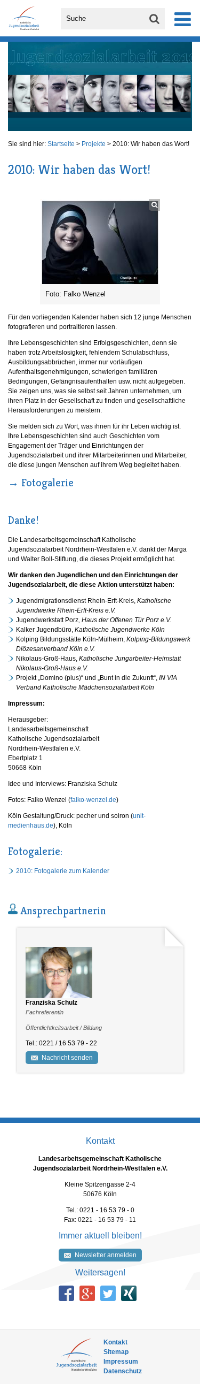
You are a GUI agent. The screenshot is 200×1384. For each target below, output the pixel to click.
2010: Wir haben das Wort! (151, 144)
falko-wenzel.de (93, 800)
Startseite (61, 144)
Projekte (94, 144)
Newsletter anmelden (106, 1255)
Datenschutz (122, 1371)
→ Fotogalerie (41, 483)
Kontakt (115, 1342)
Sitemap (116, 1352)
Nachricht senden (67, 1057)
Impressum (120, 1361)
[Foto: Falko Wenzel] (100, 241)
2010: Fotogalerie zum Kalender (62, 871)
